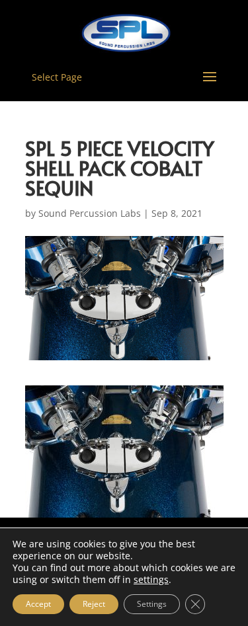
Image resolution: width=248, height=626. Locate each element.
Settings (152, 603)
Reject (94, 603)
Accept (38, 603)
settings (151, 580)
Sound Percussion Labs (89, 213)
